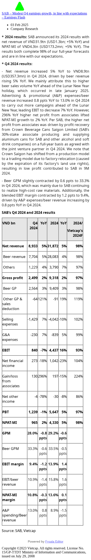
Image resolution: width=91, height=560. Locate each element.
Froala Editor (54, 541)
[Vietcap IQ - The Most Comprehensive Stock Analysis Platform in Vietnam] (20, 9)
